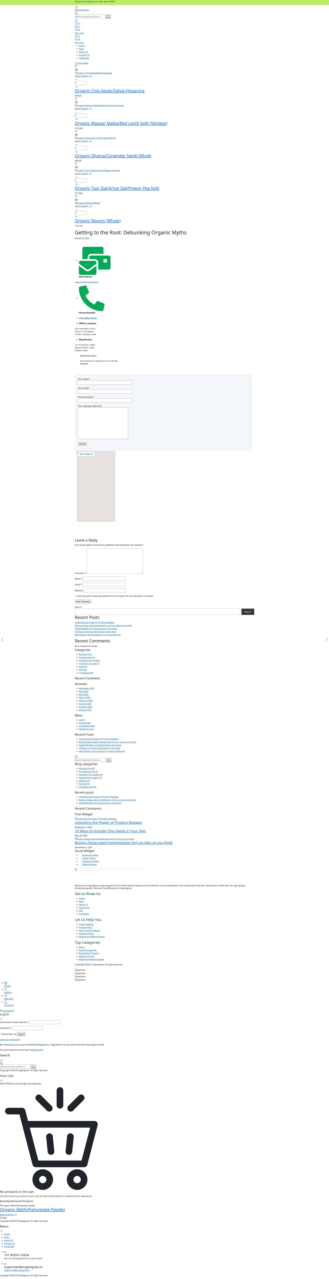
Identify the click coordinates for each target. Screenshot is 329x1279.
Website (79, 590)
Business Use (85, 654)
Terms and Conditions (89, 930)
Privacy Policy (85, 927)
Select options (82, 76)
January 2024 (85, 703)
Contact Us (84, 55)
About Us (83, 51)
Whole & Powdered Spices (91, 959)
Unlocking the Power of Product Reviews (95, 622)
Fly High (83, 669)
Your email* (83, 388)
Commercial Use (87, 657)
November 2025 (86, 688)
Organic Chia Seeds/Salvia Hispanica (109, 90)
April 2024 (84, 694)
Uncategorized (86, 672)
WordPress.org (86, 729)
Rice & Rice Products (89, 953)
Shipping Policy (86, 933)
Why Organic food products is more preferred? (98, 634)
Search (78, 607)
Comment (80, 573)
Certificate (84, 58)
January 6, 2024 (82, 238)
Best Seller (83, 63)
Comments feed (86, 726)
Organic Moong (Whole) (98, 220)
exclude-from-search (89, 663)
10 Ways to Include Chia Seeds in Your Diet (95, 631)
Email (78, 584)
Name (78, 578)
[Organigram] (82, 9)
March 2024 (84, 697)
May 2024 (83, 691)
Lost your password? (10, 1039)
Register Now (36, 1049)
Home (82, 45)
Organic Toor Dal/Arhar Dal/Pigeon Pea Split (117, 188)
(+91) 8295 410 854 (88, 318)
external (83, 666)
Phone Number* (86, 397)
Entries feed (85, 722)
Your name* (84, 379)
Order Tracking (86, 924)
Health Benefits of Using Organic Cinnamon (96, 628)
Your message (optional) (90, 406)
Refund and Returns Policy (92, 936)
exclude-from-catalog (89, 660)
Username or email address (14, 1022)
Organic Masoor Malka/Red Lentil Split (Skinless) (121, 123)
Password (5, 1028)
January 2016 (85, 710)
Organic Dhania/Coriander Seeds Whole (113, 155)
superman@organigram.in (86, 282)
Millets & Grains (86, 956)
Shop (81, 48)
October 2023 (85, 706)
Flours (82, 947)
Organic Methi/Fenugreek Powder (32, 1209)
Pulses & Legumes (88, 950)
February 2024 (86, 700)
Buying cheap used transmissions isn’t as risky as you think (103, 625)
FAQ (81, 910)
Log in (82, 719)
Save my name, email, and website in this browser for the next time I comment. (115, 596)
